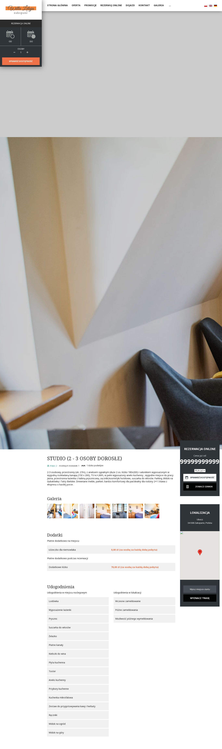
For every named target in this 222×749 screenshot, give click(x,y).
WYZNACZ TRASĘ (199, 598)
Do (31, 41)
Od (10, 41)
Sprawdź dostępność (21, 61)
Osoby (21, 49)
